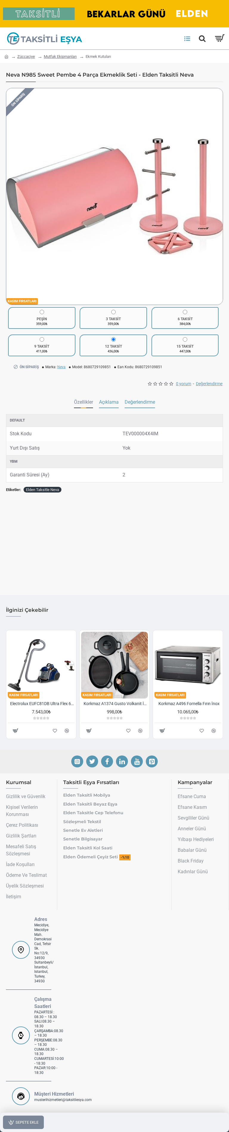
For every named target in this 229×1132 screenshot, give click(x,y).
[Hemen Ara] (202, 38)
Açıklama (109, 402)
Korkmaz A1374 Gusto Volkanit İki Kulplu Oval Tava (115, 703)
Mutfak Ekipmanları (60, 56)
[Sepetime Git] (219, 38)
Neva (61, 367)
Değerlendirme (140, 402)
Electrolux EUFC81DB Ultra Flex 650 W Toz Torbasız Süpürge (42, 703)
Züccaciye (26, 56)
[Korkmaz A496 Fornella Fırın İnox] (187, 665)
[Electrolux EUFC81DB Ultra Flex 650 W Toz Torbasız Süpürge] (41, 665)
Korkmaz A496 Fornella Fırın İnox (189, 703)
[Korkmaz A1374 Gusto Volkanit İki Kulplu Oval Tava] (114, 665)
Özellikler (83, 402)
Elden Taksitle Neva (42, 489)
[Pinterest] (152, 761)
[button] (12, 196)
